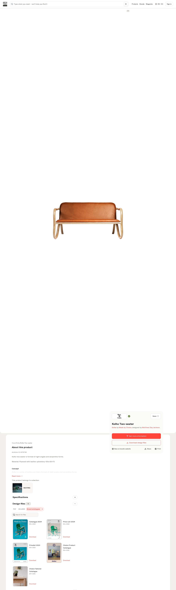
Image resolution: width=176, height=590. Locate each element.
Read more (16, 476)
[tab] (14, 509)
